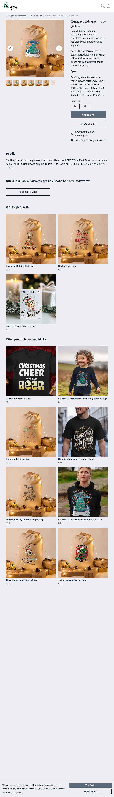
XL (85, 106)
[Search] (103, 6)
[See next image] (59, 48)
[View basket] (109, 6)
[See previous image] (10, 48)
